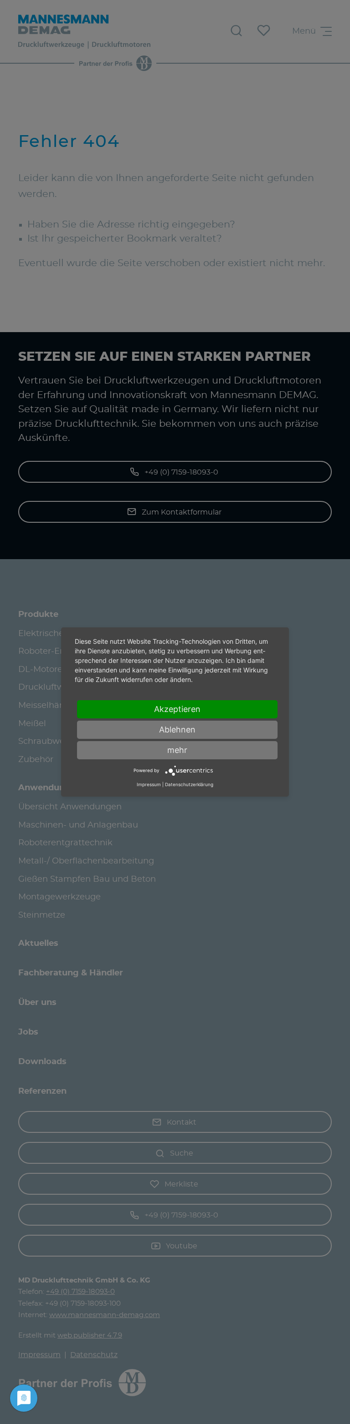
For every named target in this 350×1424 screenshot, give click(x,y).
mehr (177, 750)
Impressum (149, 784)
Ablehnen (177, 729)
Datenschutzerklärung (189, 784)
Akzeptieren (177, 709)
